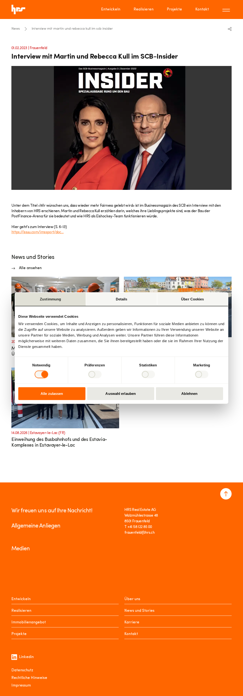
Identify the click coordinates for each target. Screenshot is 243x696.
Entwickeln (110, 9)
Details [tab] (121, 299)
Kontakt (202, 9)
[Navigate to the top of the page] (226, 494)
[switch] (95, 374)
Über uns (132, 599)
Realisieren (144, 9)
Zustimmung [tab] (50, 299)
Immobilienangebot (28, 622)
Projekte (174, 9)
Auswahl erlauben (120, 394)
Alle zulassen (52, 394)
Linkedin (26, 657)
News (15, 29)
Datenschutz (22, 670)
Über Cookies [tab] (192, 299)
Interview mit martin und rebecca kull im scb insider (72, 29)
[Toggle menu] (227, 9)
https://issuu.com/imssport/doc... (37, 232)
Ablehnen (189, 394)
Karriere (131, 622)
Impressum (21, 685)
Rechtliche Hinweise (29, 678)
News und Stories (139, 611)
